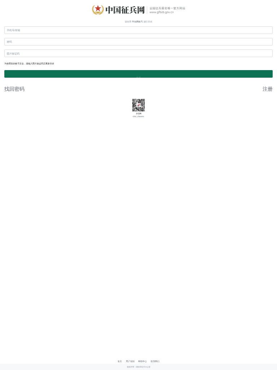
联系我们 (155, 361)
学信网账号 (137, 21)
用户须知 (130, 361)
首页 (120, 361)
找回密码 (14, 88)
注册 (268, 88)
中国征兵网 (138, 9)
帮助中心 (142, 361)
